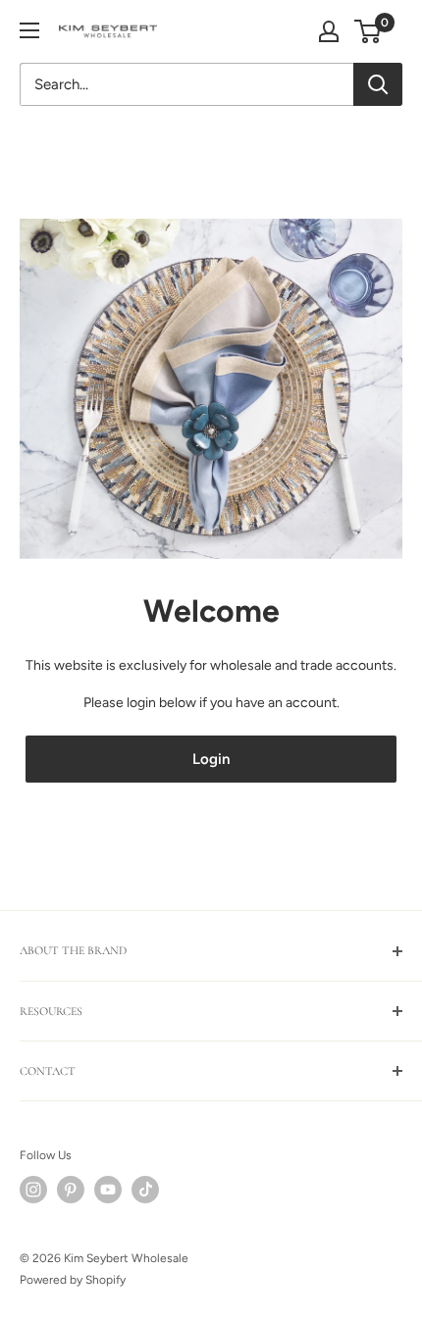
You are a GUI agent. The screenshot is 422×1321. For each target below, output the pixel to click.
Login (211, 759)
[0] (368, 31)
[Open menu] (29, 30)
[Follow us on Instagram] (33, 1189)
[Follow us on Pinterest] (70, 1189)
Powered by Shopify (73, 1280)
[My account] (329, 31)
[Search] (377, 84)
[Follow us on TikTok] (145, 1189)
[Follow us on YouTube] (108, 1189)
